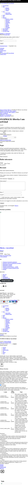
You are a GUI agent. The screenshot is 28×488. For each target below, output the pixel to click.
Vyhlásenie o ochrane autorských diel (11, 268)
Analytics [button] (2, 446)
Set (3, 351)
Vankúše (7, 325)
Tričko (4, 348)
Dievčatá (7, 309)
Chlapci (7, 310)
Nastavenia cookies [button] (4, 362)
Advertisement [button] (3, 452)
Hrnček (4, 347)
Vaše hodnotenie (4, 178)
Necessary (4, 385)
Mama (4, 352)
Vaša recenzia (3, 181)
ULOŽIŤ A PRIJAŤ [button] (4, 463)
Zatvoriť (2, 334)
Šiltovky (9, 109)
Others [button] (1, 458)
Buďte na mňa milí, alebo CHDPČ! (7, 112)
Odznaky (7, 321)
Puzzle (6, 324)
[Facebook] (3, 286)
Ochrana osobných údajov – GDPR (10, 267)
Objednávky (5, 277)
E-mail (2, 194)
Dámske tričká (8, 314)
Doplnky (6, 109)
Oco (4, 353)
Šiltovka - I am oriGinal (5, 116)
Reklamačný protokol (7, 265)
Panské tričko (5, 350)
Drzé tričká (7, 313)
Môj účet (5, 274)
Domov (2, 109)
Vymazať (5, 136)
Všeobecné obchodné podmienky (10, 262)
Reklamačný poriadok (7, 264)
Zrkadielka (7, 322)
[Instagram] (6, 286)
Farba (1, 134)
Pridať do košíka (4, 138)
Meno (1, 192)
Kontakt (4, 269)
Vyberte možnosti (7, 341)
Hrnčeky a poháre (9, 319)
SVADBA (7, 327)
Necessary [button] (2, 383)
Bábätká (7, 308)
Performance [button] (2, 439)
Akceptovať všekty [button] (13, 362)
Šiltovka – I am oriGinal (7, 248)
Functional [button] (2, 433)
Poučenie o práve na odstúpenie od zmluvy (12, 263)
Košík (4, 275)
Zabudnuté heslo (6, 278)
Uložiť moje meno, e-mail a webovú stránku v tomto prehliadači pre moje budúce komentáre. (12, 198)
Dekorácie (7, 320)
